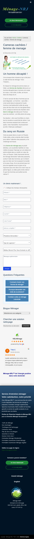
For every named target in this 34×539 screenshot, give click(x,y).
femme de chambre (16, 88)
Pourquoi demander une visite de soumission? (17, 290)
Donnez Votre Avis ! (8, 436)
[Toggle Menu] (30, 2)
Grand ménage (17, 476)
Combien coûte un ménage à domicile (17, 298)
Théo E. (13, 350)
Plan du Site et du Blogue (9, 431)
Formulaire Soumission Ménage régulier (14, 442)
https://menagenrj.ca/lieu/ (9, 450)
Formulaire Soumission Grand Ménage (13, 440)
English (17, 482)
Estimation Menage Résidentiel (11, 438)
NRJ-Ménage (17, 339)
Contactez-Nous (7, 429)
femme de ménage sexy (14, 146)
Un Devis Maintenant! (16, 20)
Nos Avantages (6, 425)
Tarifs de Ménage (7, 423)
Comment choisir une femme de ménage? (17, 283)
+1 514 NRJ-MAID (16, 25)
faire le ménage (8, 112)
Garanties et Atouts (8, 434)
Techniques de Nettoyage (10, 427)
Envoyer (7, 268)
